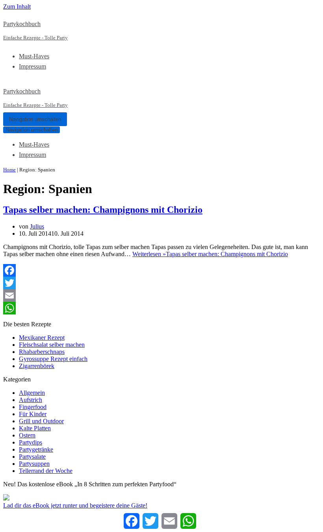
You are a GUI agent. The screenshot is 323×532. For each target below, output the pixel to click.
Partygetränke (36, 449)
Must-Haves (34, 56)
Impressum (32, 66)
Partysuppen (34, 463)
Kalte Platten (35, 428)
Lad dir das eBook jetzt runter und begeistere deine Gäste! (75, 505)
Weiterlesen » (210, 254)
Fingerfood (32, 407)
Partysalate (32, 456)
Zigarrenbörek (36, 366)
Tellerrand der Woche (45, 470)
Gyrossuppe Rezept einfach (53, 358)
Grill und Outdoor (41, 421)
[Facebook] (161, 270)
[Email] (161, 295)
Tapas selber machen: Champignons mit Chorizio (102, 210)
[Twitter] (161, 283)
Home (9, 170)
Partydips (30, 442)
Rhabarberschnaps (42, 351)
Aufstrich (30, 399)
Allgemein (32, 392)
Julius (37, 226)
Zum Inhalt (17, 6)
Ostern (27, 435)
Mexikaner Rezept (42, 337)
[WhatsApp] (161, 308)
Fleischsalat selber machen (52, 344)
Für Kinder (32, 414)
